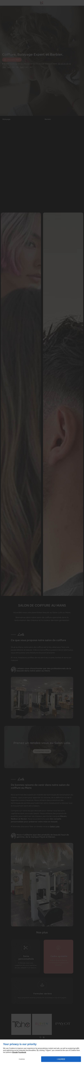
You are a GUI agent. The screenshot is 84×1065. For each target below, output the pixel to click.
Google (15, 1052)
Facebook (22, 1052)
